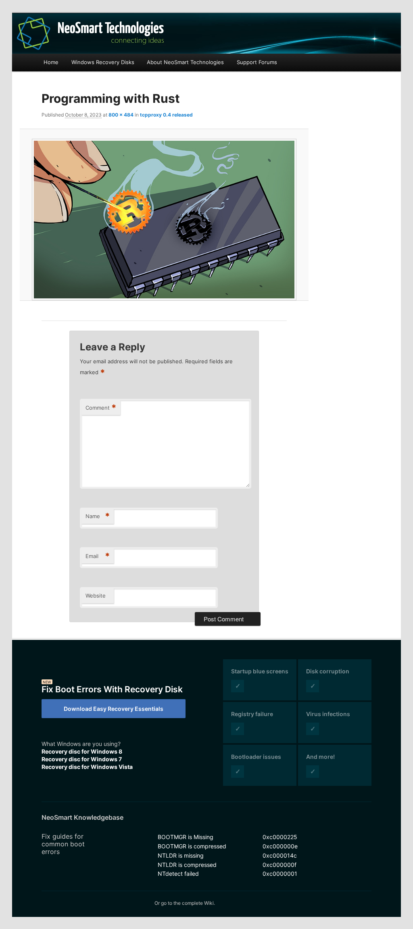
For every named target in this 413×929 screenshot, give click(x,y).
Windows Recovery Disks (102, 62)
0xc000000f (279, 864)
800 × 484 (120, 115)
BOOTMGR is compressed (192, 846)
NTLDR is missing (181, 855)
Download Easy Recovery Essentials (113, 708)
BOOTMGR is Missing (185, 836)
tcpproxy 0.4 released (166, 115)
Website (96, 595)
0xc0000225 (280, 836)
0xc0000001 (280, 873)
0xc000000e (280, 846)
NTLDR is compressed (187, 864)
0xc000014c (280, 855)
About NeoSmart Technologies (185, 62)
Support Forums (257, 62)
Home (51, 62)
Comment (101, 407)
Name (98, 516)
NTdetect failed (178, 873)
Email (98, 556)
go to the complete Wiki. (188, 903)
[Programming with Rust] (164, 219)
